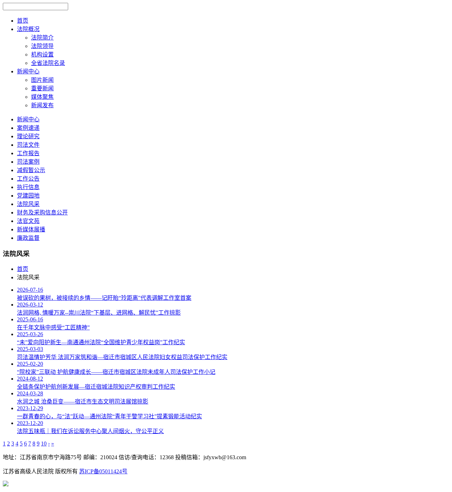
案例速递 (28, 128)
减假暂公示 (31, 170)
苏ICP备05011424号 (103, 471)
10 (44, 444)
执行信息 (28, 187)
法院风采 (28, 204)
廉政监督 (28, 238)
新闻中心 (28, 119)
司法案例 (28, 162)
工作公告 (28, 179)
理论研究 (28, 136)
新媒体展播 (31, 229)
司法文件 (28, 145)
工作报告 (28, 153)
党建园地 (28, 196)
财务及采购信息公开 (42, 212)
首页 (22, 269)
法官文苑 (28, 221)
